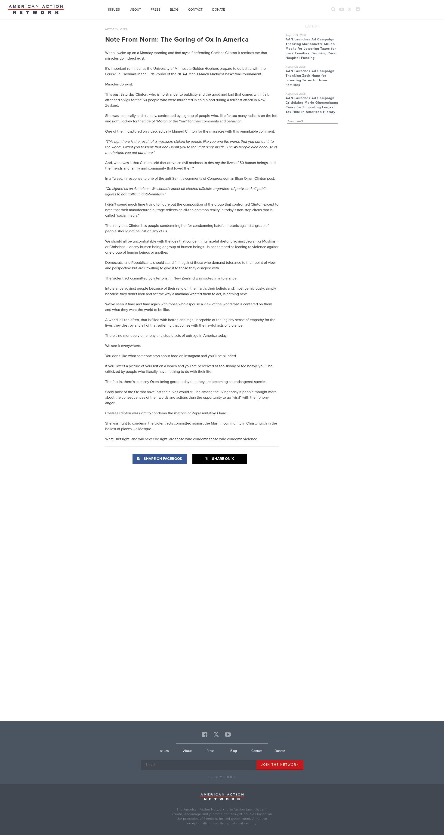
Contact (195, 10)
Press (155, 10)
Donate (218, 10)
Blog (174, 10)
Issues (114, 10)
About (135, 10)
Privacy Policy (222, 777)
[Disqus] (192, 526)
